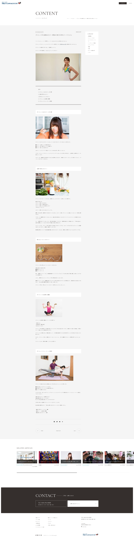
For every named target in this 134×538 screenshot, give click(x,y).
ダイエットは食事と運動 (45, 98)
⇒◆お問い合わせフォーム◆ (41, 412)
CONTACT (123, 3)
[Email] (60, 422)
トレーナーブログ (91, 38)
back (42, 430)
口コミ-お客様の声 (91, 50)
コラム (89, 52)
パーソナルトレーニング (39, 32)
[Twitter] (57, 422)
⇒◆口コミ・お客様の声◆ (41, 411)
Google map (84, 526)
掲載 (89, 46)
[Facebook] (54, 422)
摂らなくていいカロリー (44, 96)
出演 (89, 48)
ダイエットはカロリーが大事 (45, 92)
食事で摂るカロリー (44, 94)
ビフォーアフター (91, 44)
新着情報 (89, 36)
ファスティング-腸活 (92, 43)
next (75, 430)
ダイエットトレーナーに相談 (46, 101)
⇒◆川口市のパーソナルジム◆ (42, 409)
